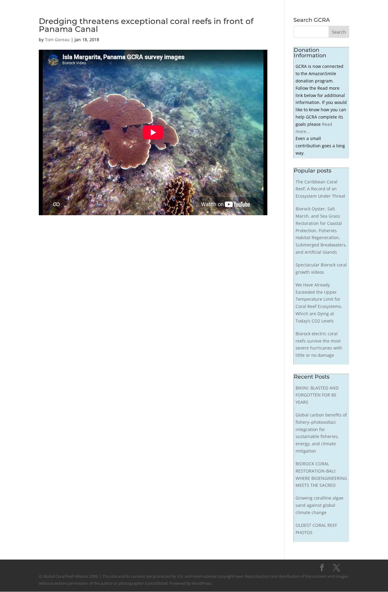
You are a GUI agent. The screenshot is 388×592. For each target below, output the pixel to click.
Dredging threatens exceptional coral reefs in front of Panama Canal (146, 25)
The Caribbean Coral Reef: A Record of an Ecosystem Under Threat (320, 189)
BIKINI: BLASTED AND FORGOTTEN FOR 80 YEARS (317, 395)
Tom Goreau (57, 39)
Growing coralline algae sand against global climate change (319, 505)
